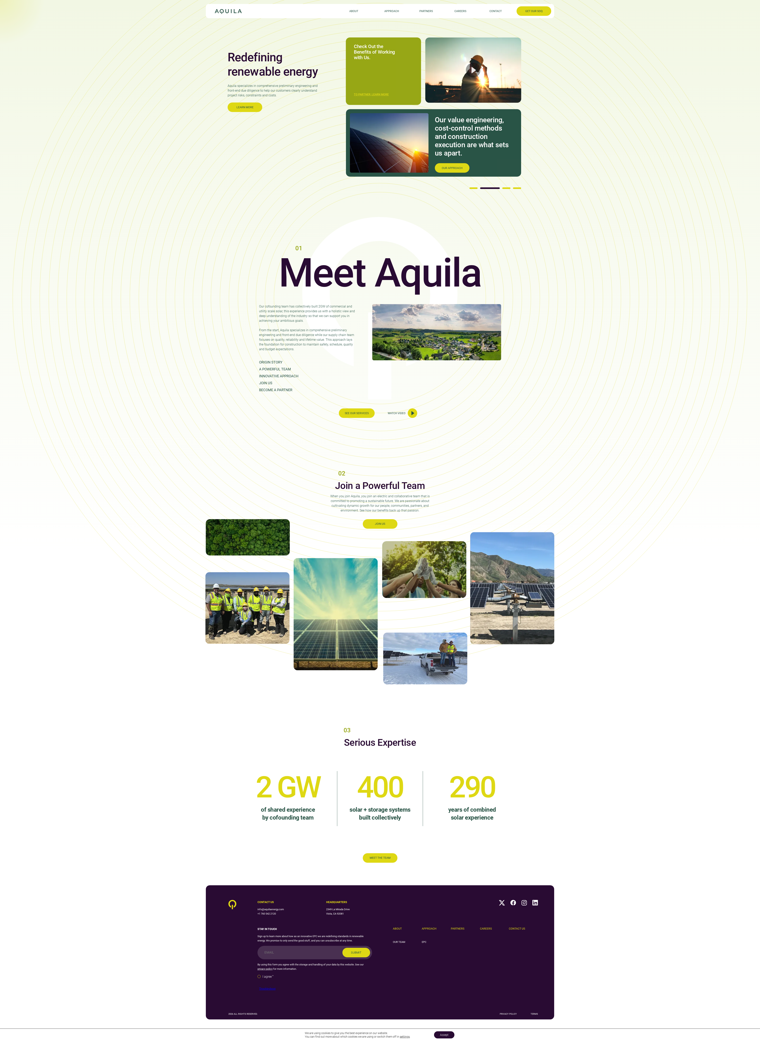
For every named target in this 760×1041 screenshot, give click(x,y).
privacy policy (265, 968)
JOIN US (265, 383)
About (353, 11)
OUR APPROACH (452, 167)
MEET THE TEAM (380, 857)
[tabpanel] (380, 107)
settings (405, 1036)
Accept (444, 1034)
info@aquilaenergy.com (270, 909)
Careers (460, 11)
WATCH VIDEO (397, 413)
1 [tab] (473, 188)
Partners (426, 11)
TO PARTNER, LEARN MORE (371, 94)
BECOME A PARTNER (275, 390)
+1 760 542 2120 (266, 913)
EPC (424, 941)
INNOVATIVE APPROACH (278, 376)
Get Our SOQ (534, 11)
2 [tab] (490, 188)
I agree (268, 976)
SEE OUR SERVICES (357, 413)
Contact (495, 11)
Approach (391, 11)
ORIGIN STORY (270, 362)
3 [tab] (506, 188)
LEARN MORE (245, 107)
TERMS (534, 1014)
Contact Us (517, 928)
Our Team (399, 941)
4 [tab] (517, 188)
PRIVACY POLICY (508, 1014)
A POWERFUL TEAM (275, 369)
